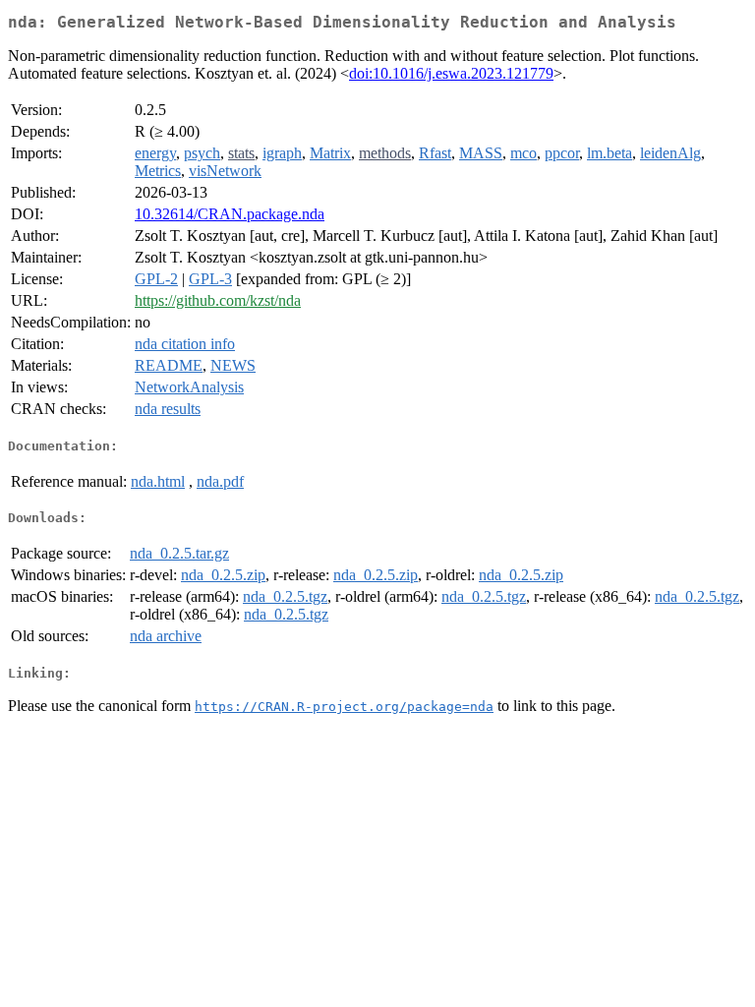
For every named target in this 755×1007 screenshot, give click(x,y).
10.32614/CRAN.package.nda (229, 214)
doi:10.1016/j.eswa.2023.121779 (451, 73)
